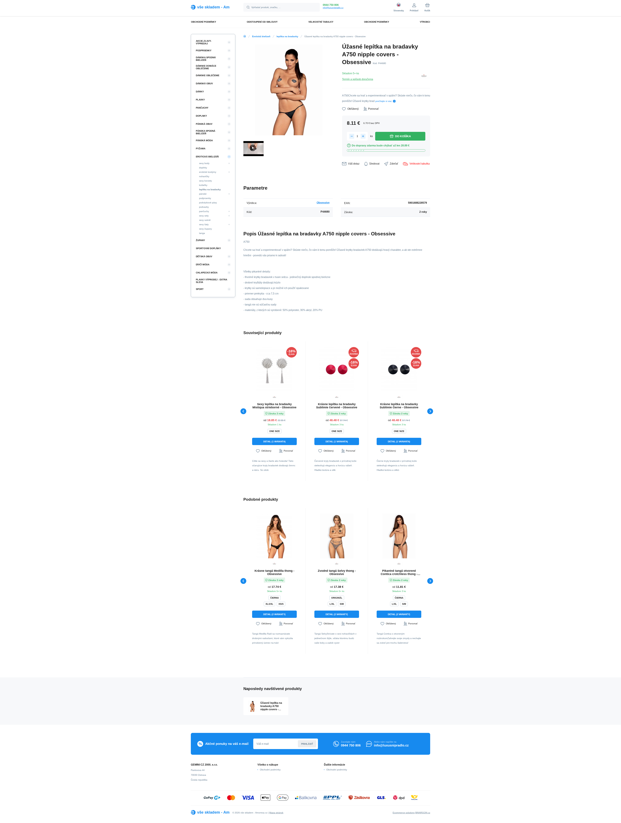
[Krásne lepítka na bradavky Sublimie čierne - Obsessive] (399, 369)
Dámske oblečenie (207, 75)
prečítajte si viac (383, 101)
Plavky (200, 99)
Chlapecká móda (207, 272)
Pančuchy (202, 107)
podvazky (204, 207)
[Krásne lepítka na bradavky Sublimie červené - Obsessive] (336, 369)
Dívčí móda (202, 264)
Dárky (200, 91)
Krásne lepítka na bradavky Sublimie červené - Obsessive (336, 406)
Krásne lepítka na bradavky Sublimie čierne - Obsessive (399, 406)
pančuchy (204, 211)
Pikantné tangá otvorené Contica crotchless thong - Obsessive (399, 572)
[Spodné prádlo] (244, 36)
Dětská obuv (204, 256)
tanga (202, 233)
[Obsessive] (424, 76)
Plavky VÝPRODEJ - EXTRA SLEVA (211, 280)
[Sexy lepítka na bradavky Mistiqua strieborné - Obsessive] (274, 369)
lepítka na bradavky (287, 36)
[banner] (213, 7)
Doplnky (201, 116)
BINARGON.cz (422, 812)
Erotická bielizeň (261, 36)
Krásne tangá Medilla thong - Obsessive (274, 572)
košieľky (203, 185)
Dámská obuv (204, 83)
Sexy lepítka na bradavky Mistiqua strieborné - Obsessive (274, 406)
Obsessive (323, 202)
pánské (203, 194)
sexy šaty (204, 224)
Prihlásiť (307, 744)
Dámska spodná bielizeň (206, 58)
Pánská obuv (204, 124)
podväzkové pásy (208, 202)
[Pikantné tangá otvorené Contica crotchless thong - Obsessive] (399, 536)
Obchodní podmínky (270, 769)
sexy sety (204, 215)
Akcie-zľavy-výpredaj (204, 42)
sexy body (204, 163)
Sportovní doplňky (208, 248)
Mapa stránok (276, 812)
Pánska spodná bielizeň (205, 132)
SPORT (200, 289)
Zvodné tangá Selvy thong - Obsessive (337, 572)
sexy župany (205, 228)
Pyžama (200, 148)
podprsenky (205, 198)
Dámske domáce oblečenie (206, 67)
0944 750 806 (331, 5)
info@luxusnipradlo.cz (333, 7)
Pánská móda (204, 140)
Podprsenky (203, 50)
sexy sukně (205, 220)
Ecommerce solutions (404, 812)
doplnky (203, 167)
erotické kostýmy (207, 172)
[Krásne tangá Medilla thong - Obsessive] (274, 536)
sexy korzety (205, 180)
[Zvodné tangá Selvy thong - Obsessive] (336, 536)
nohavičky (204, 176)
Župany (200, 240)
